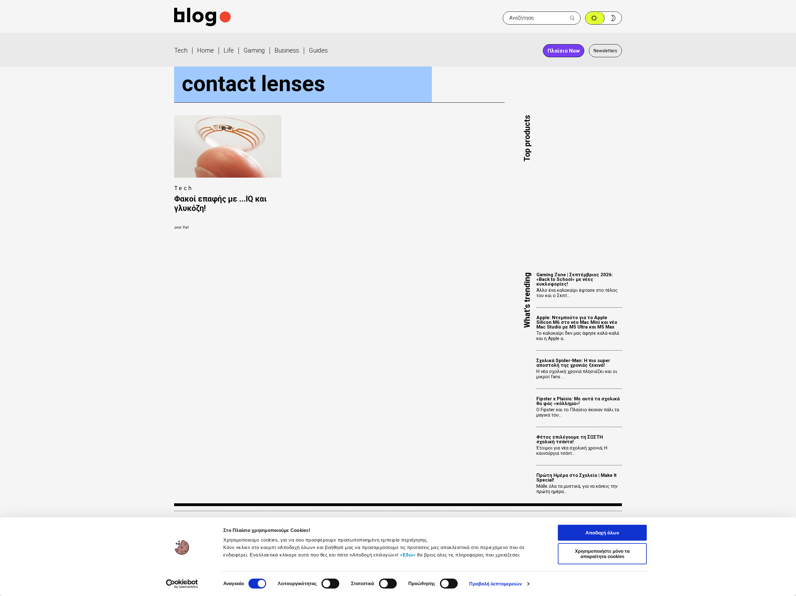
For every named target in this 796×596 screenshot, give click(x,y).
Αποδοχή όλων (602, 532)
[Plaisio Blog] (202, 18)
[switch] (330, 584)
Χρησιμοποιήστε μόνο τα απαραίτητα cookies (602, 553)
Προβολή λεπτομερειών (495, 583)
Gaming (254, 50)
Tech (180, 50)
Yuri (186, 227)
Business (287, 50)
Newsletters (605, 50)
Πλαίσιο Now (564, 51)
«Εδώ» (408, 554)
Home (205, 50)
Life (229, 50)
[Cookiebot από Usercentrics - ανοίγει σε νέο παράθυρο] (182, 584)
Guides (318, 50)
